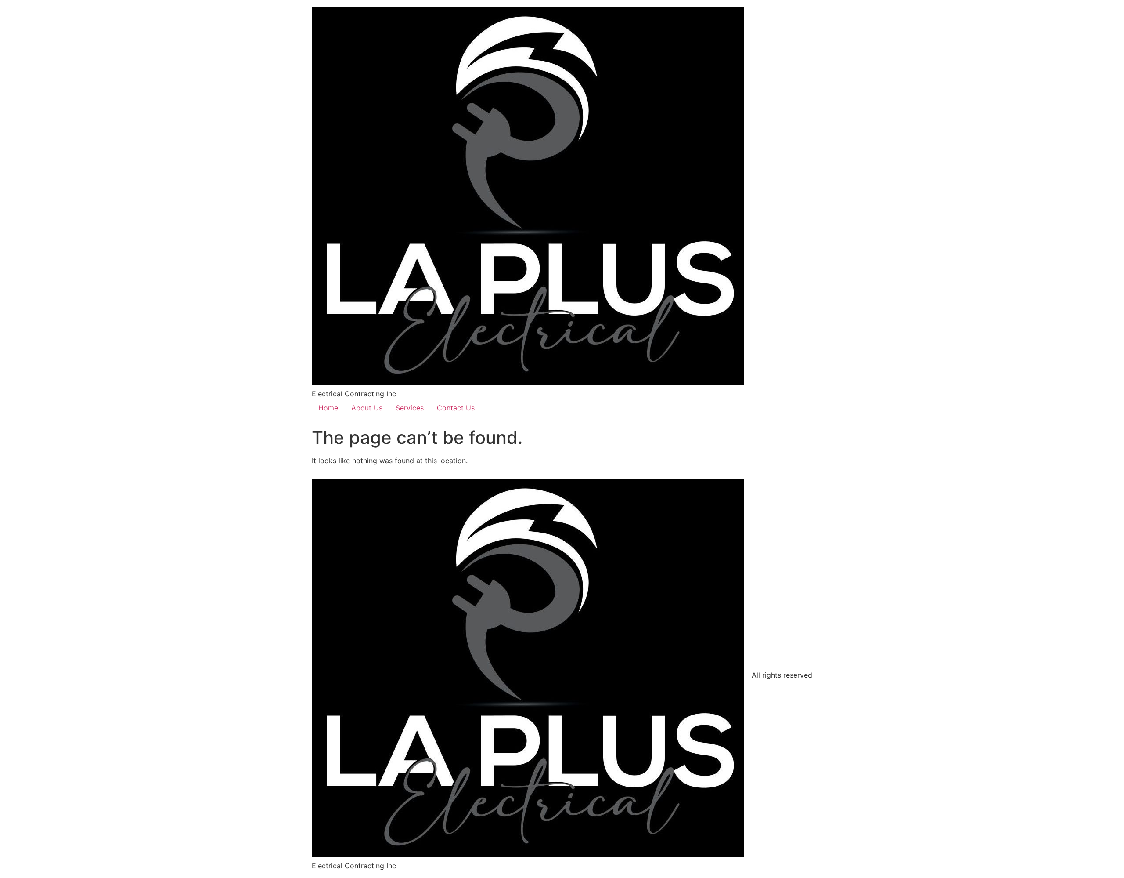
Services (410, 407)
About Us (366, 407)
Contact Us (456, 407)
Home (328, 407)
